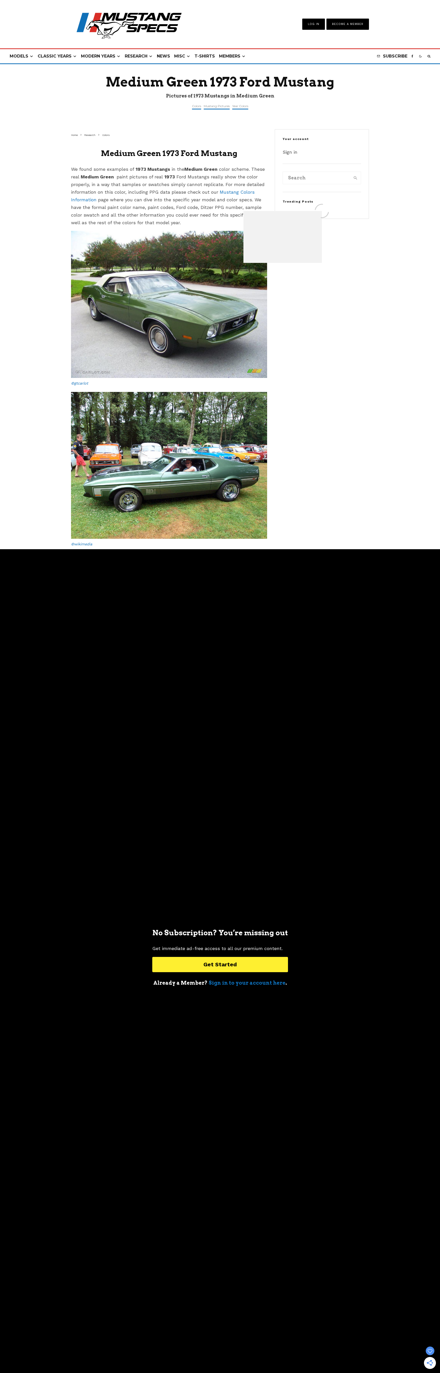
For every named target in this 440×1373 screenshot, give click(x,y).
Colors (196, 106)
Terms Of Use (215, 1355)
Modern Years (98, 56)
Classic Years (55, 56)
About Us (161, 1355)
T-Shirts (205, 56)
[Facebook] (412, 56)
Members (229, 56)
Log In (313, 24)
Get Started (220, 964)
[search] (355, 178)
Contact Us (186, 1355)
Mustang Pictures (217, 106)
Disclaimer (278, 1355)
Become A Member (347, 24)
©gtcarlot (79, 383)
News (163, 56)
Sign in (290, 152)
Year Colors (240, 106)
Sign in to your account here (247, 983)
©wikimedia (81, 544)
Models (19, 56)
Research (136, 56)
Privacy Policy (248, 1355)
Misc (179, 56)
